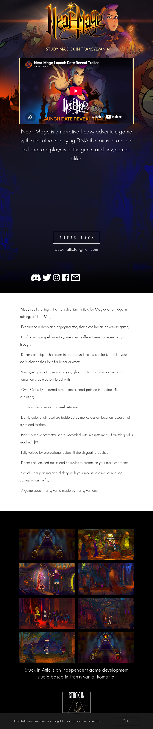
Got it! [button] (127, 721)
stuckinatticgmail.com (76, 249)
